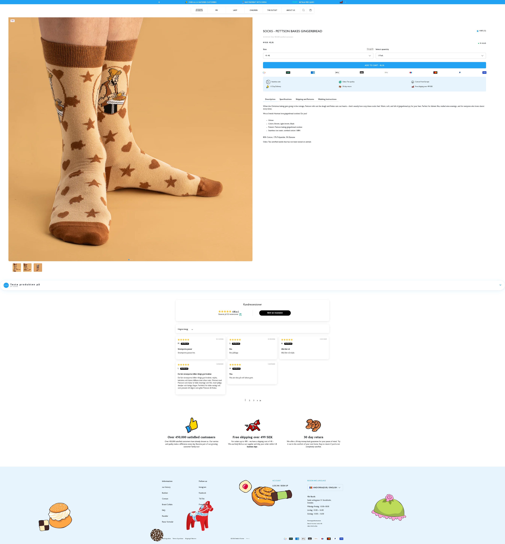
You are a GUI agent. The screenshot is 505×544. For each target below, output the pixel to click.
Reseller (165, 516)
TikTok (201, 499)
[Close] (345, 2)
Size (265, 49)
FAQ (163, 510)
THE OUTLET (272, 10)
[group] (17, 267)
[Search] (303, 10)
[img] (183, 340)
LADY (235, 10)
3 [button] (253, 401)
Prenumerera (204, 505)
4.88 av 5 (235, 312)
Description (270, 99)
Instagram (202, 487)
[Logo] (199, 10)
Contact (165, 499)
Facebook (202, 493)
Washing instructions (327, 99)
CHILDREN (253, 10)
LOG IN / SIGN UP (280, 485)
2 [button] (249, 401)
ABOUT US (291, 10)
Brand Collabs (167, 505)
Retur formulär (167, 522)
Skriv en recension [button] (275, 313)
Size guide (370, 49)
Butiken (165, 493)
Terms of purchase (178, 538)
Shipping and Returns (305, 99)
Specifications (286, 99)
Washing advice (166, 538)
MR (216, 10)
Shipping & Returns (190, 538)
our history (166, 487)
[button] (128, 259)
